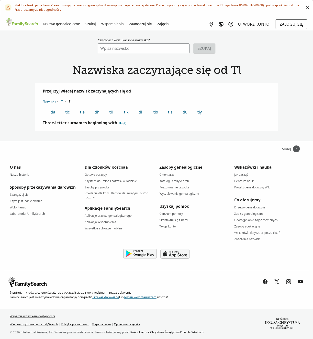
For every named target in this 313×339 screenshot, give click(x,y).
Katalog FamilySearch (174, 181)
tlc (67, 112)
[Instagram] (288, 282)
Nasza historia (19, 175)
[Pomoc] (231, 24)
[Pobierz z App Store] (175, 254)
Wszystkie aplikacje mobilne (104, 228)
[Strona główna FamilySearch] (22, 22)
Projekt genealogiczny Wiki (252, 187)
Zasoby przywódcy (97, 187)
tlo (155, 112)
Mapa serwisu (101, 324)
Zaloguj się (291, 24)
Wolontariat (18, 207)
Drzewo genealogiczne (61, 23)
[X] (277, 282)
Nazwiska (49, 101)
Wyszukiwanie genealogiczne (179, 194)
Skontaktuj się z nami (173, 220)
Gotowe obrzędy (96, 175)
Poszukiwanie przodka (174, 187)
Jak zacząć (241, 175)
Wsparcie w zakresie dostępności (32, 316)
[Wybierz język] (221, 24)
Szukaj (90, 23)
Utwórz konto (253, 24)
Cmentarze (167, 175)
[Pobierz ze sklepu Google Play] (139, 254)
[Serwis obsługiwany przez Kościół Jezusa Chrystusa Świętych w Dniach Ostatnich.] (282, 324)
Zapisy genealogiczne (249, 214)
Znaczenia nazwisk (247, 239)
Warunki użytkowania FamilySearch (34, 324)
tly (199, 112)
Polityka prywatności (75, 324)
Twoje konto (167, 226)
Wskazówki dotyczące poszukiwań (257, 233)
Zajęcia (163, 23)
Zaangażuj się (140, 23)
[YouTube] (300, 282)
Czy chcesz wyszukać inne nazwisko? (124, 40)
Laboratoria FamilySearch (27, 214)
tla (53, 112)
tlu (185, 112)
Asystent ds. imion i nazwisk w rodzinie (111, 181)
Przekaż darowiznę (105, 297)
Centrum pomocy (171, 214)
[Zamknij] (307, 7)
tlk (126, 112)
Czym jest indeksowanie (26, 201)
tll (140, 112)
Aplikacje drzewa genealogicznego (108, 216)
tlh (97, 112)
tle (82, 112)
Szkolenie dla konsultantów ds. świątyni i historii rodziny (117, 194)
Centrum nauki (244, 181)
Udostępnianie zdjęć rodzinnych (256, 220)
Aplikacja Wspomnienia (100, 222)
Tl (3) (122, 123)
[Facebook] (265, 282)
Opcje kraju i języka (127, 324)
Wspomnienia (112, 23)
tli (111, 112)
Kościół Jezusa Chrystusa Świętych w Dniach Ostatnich (166, 332)
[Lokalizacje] (211, 24)
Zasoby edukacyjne (247, 226)
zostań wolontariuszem (140, 297)
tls (170, 112)
